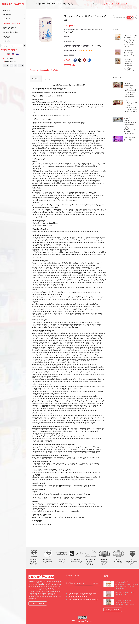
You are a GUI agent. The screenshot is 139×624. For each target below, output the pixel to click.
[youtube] (7, 65)
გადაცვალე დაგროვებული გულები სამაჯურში (130, 53)
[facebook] (4, 65)
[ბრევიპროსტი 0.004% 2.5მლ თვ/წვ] (45, 29)
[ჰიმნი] (19, 65)
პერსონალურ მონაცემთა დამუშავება (82, 593)
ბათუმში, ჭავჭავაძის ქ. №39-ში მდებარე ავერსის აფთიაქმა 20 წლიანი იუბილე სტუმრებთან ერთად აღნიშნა (130, 90)
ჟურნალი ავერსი (9, 28)
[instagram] (11, 65)
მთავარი (96, 4)
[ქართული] (8, 54)
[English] (13, 54)
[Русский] (17, 54)
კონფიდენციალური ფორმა (78, 596)
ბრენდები (6, 37)
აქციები (115, 29)
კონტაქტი (6, 41)
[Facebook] (75, 60)
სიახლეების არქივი (8, 50)
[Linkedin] (89, 60)
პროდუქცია (7, 14)
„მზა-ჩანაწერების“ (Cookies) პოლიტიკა (83, 599)
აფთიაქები (7, 10)
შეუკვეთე (68, 65)
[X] (79, 60)
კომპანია (6, 19)
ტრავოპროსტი (96, 46)
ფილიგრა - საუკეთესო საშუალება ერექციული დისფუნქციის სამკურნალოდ (125, 602)
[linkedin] (15, 65)
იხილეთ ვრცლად (37, 603)
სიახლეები (117, 77)
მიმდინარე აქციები (10, 23)
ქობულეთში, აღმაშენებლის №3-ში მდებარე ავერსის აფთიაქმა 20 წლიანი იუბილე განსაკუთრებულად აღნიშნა (130, 107)
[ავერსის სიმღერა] (22, 65)
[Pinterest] (84, 60)
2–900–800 (9, 58)
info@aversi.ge (10, 61)
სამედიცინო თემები (10, 32)
